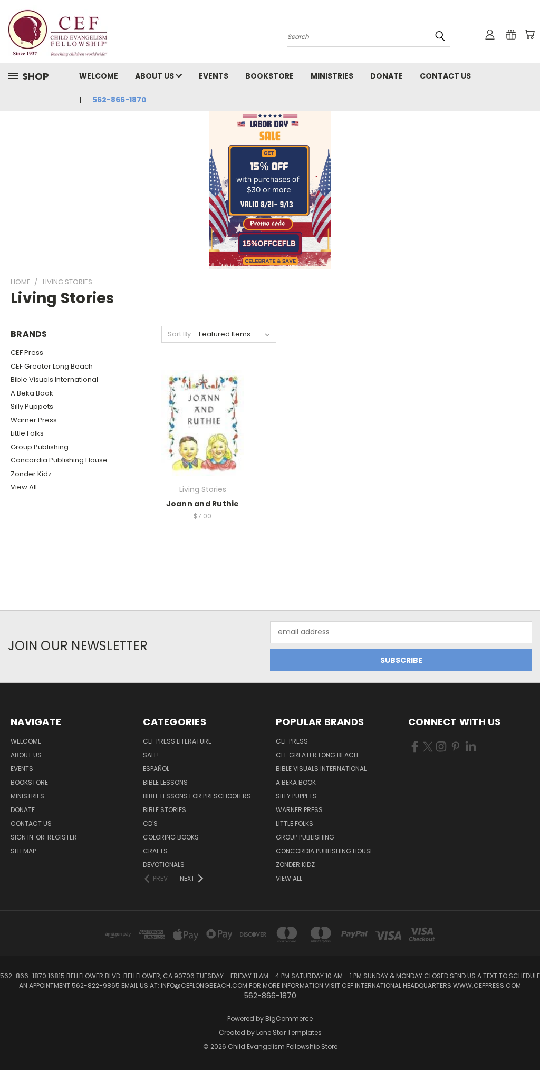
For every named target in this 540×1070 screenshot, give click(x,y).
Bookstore (269, 76)
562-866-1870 (119, 99)
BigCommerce (289, 1018)
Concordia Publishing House (59, 460)
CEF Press (27, 353)
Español (156, 768)
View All (24, 487)
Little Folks (27, 433)
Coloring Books (171, 837)
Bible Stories (164, 809)
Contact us (445, 76)
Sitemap (23, 850)
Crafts (155, 850)
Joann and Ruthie (202, 503)
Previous (524, 1037)
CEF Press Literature (177, 741)
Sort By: (180, 334)
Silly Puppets (32, 406)
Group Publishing (40, 447)
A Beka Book (32, 393)
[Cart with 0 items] (529, 34)
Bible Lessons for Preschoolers (197, 796)
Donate (386, 76)
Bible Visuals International (54, 379)
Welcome (98, 76)
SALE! (151, 754)
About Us (155, 76)
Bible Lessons (165, 782)
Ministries (332, 76)
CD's (150, 823)
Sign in (23, 837)
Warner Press (34, 420)
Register (62, 837)
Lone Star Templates (289, 1032)
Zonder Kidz (31, 474)
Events (213, 76)
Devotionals (164, 864)
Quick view (202, 421)
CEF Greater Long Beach (52, 366)
